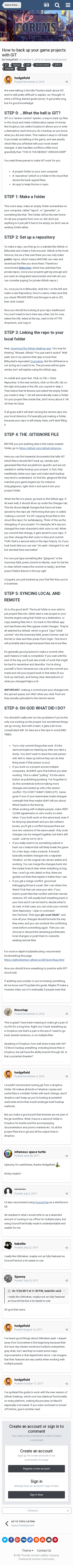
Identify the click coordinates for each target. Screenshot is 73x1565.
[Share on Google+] (17, 1540)
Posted (29, 81)
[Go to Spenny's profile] (8, 1278)
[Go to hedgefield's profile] (8, 80)
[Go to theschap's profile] (8, 1012)
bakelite (49, 1290)
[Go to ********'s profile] (8, 1192)
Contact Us (44, 1550)
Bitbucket (25, 267)
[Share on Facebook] (11, 1540)
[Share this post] (66, 81)
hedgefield (11, 59)
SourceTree (42, 1202)
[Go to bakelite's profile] (8, 1245)
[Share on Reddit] (36, 1540)
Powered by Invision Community (36, 1559)
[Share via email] (49, 1540)
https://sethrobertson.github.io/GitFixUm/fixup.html (34, 959)
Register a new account (36, 1468)
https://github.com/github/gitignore (40, 448)
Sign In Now (36, 1494)
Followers (32, 1510)
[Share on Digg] (24, 1540)
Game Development (55, 59)
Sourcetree (36, 361)
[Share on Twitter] (5, 1540)
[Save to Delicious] (30, 1540)
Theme (27, 1550)
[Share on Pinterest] (55, 1540)
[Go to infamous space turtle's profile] (8, 1154)
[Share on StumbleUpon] (42, 1540)
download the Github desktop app (31, 348)
